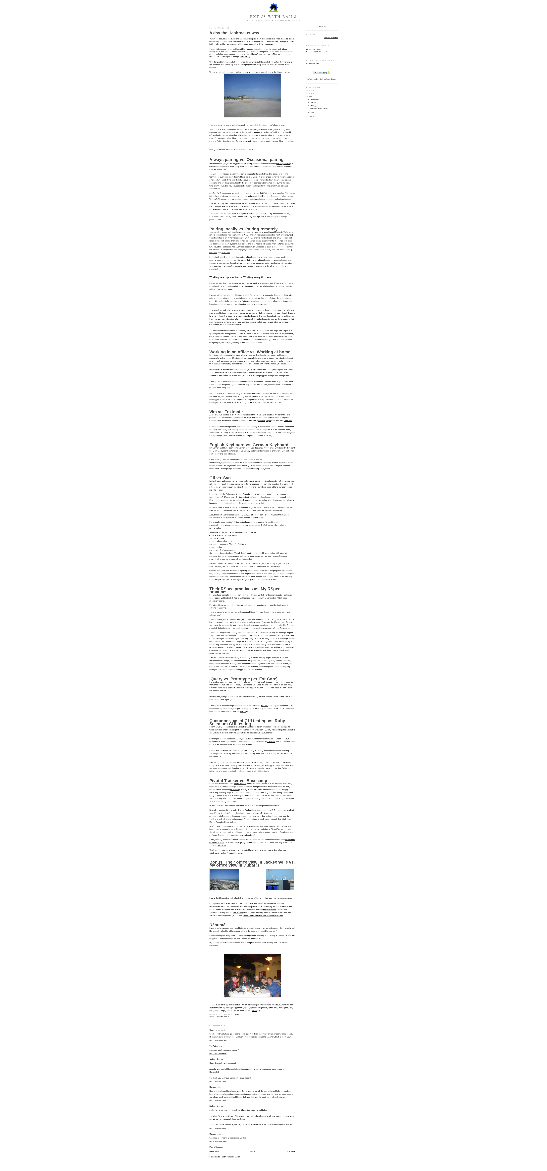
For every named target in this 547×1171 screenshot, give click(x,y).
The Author (213, 1046)
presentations (259, 49)
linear (211, 503)
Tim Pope (288, 421)
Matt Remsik (236, 141)
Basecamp (235, 790)
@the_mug (272, 1008)
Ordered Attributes (312, 63)
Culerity (268, 730)
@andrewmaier (215, 1008)
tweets (274, 49)
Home (252, 1151)
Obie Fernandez (265, 44)
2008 (311, 116)
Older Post (290, 1151)
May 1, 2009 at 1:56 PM (217, 1128)
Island (273, 910)
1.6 (248, 515)
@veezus (236, 1005)
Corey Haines (215, 1030)
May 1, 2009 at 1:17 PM (217, 1081)
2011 (311, 90)
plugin (268, 421)
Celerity (212, 739)
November (314, 99)
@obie (254, 1011)
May (312, 106)
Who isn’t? (245, 57)
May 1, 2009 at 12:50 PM (217, 1040)
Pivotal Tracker (240, 784)
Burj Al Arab (238, 913)
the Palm (267, 910)
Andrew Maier (266, 129)
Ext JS (275, 20)
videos (284, 49)
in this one (226, 253)
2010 (311, 93)
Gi (279, 481)
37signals (231, 393)
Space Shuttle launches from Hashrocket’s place (263, 916)
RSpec (254, 595)
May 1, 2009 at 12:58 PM (217, 1053)
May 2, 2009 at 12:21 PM (217, 1141)
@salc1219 (276, 1005)
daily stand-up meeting (251, 132)
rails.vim (261, 421)
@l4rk (246, 1008)
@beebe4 (264, 1005)
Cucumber (241, 727)
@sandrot (239, 1008)
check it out (221, 845)
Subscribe (322, 26)
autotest (252, 605)
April (312, 112)
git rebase (290, 638)
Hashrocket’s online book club (276, 396)
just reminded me (246, 393)
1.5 (241, 515)
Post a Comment (216, 1147)
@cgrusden (262, 1008)
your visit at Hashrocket (227, 1069)
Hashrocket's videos (225, 289)
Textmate (268, 415)
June (312, 102)
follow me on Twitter (331, 38)
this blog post (227, 685)
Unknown (213, 1087)
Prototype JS (260, 682)
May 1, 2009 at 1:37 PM (217, 1100)
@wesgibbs (283, 1008)
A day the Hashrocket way (234, 33)
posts (268, 49)
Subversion (226, 481)
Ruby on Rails (292, 20)
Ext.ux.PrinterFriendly (313, 49)
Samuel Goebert (275, 232)
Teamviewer (236, 235)
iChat (246, 235)
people (265, 138)
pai (278, 164)
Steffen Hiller (214, 1059)
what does (287, 762)
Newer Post (214, 1151)
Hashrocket (286, 39)
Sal (218, 141)
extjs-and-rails (222, 1016)
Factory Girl (219, 598)
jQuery (271, 682)
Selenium (271, 742)
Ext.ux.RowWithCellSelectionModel (318, 52)
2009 (311, 97)
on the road (251, 402)
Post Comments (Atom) (230, 1157)
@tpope (253, 1008)
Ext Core (264, 706)
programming (285, 164)
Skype (282, 235)
